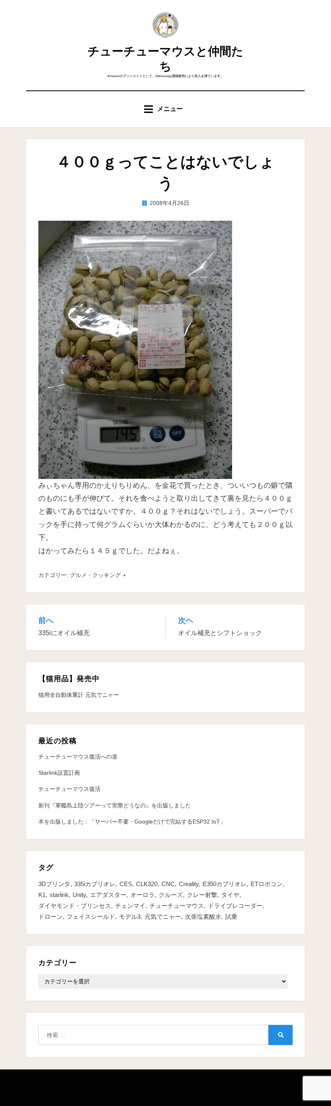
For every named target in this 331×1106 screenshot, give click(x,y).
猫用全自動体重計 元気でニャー (78, 695)
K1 (42, 894)
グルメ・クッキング (95, 575)
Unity (79, 894)
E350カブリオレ (225, 883)
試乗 (231, 916)
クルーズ (171, 894)
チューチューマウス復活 (69, 789)
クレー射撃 (202, 894)
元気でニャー (163, 916)
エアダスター (108, 894)
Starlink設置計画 (59, 772)
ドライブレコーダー (235, 905)
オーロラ (142, 894)
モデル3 (129, 916)
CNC (168, 883)
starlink (59, 894)
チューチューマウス (176, 905)
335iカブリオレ (94, 883)
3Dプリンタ (54, 883)
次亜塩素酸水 (203, 916)
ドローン (50, 916)
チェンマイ (130, 905)
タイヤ (230, 894)
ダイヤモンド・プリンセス (74, 905)
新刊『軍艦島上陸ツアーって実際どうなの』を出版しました (114, 805)
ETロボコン (267, 883)
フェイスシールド (91, 916)
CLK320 (146, 883)
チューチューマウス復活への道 (77, 756)
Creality (189, 883)
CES (125, 883)
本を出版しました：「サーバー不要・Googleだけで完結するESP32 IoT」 (132, 821)
